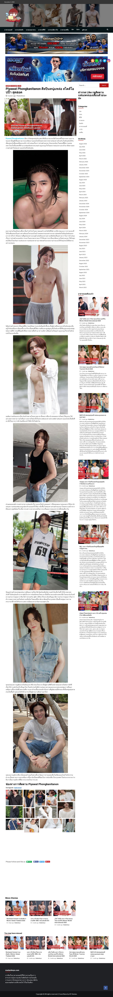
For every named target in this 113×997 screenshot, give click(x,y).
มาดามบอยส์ (8, 30)
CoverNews (63, 994)
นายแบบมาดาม (31, 30)
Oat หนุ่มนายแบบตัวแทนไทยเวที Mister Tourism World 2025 (77, 954)
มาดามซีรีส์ (41, 30)
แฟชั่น (81, 132)
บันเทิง (7, 86)
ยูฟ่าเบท (84, 30)
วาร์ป (19, 86)
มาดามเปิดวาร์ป (53, 30)
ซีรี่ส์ (80, 117)
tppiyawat (18, 788)
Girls (78, 29)
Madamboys (21, 96)
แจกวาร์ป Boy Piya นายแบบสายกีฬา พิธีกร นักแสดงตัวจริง (34, 954)
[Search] (107, 29)
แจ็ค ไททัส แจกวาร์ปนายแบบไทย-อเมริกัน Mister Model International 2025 (64, 920)
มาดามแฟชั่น (64, 30)
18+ (72, 29)
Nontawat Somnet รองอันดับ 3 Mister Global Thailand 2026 (13, 954)
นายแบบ (9, 914)
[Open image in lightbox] (14, 797)
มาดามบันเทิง (19, 30)
